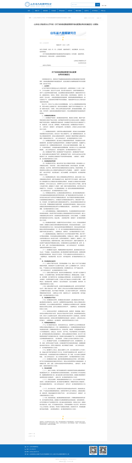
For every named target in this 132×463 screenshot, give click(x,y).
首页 (30, 17)
